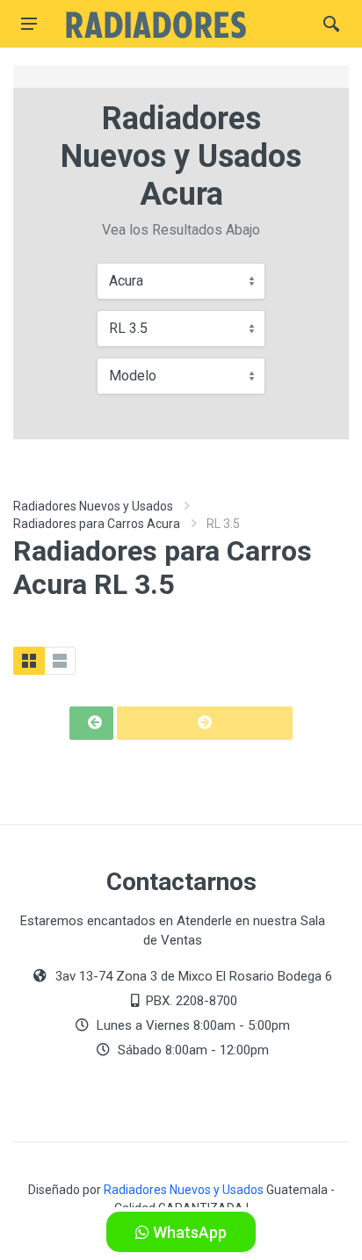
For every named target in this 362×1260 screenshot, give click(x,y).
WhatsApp (188, 1232)
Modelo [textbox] (132, 375)
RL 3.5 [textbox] (128, 328)
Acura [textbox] (126, 280)
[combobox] (181, 281)
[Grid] (29, 661)
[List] (60, 661)
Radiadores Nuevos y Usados (93, 506)
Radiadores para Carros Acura (96, 524)
